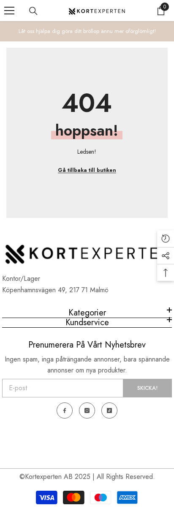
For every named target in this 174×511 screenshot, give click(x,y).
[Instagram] (87, 410)
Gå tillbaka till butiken (87, 170)
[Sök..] (33, 11)
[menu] (9, 10)
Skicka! (147, 388)
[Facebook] (65, 410)
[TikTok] (109, 410)
